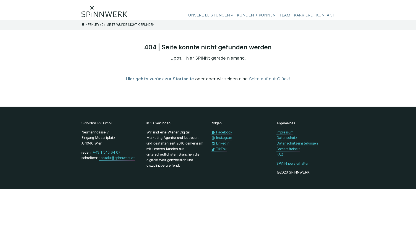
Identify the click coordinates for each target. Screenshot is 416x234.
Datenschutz (286, 137)
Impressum (284, 132)
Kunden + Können (256, 15)
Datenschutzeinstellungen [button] (297, 143)
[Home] (82, 24)
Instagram (224, 137)
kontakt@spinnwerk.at (117, 158)
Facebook (224, 132)
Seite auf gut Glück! (269, 78)
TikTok (221, 149)
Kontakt (325, 15)
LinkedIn (222, 143)
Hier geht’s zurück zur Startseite (160, 78)
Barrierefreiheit (288, 149)
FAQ (279, 154)
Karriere (303, 15)
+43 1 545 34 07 (106, 152)
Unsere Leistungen (209, 15)
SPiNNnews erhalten (292, 163)
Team (284, 15)
